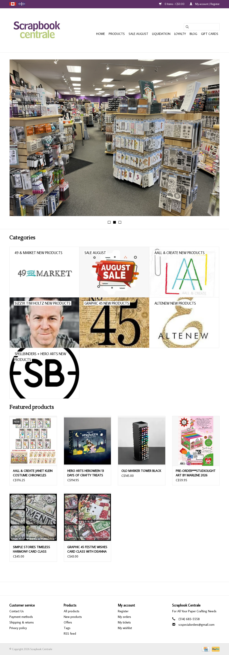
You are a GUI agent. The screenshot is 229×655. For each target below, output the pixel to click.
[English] (12, 4)
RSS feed (70, 634)
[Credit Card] (205, 648)
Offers (68, 622)
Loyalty (180, 34)
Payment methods (21, 617)
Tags (67, 628)
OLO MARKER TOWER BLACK (141, 471)
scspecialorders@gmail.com (196, 625)
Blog (193, 34)
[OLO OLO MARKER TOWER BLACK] (141, 441)
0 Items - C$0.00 (174, 4)
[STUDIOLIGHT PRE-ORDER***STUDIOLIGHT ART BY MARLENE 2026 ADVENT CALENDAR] (196, 441)
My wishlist (125, 628)
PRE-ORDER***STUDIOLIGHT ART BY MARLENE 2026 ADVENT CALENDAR (196, 473)
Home (100, 34)
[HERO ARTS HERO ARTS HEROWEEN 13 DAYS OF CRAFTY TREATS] (87, 441)
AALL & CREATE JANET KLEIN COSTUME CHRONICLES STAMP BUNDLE (33, 473)
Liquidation (161, 34)
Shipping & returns (21, 622)
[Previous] (18, 139)
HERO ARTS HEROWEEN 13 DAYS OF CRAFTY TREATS (85, 473)
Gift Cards (209, 34)
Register (123, 611)
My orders (124, 617)
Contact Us (16, 611)
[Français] (21, 4)
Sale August (138, 34)
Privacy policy (18, 628)
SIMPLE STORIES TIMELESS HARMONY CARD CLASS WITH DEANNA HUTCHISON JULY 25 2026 (32, 549)
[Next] (211, 139)
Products (117, 34)
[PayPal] (215, 648)
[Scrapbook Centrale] (36, 30)
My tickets (124, 622)
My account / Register (207, 4)
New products (73, 617)
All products (71, 611)
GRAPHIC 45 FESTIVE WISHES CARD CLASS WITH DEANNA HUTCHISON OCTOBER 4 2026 (87, 549)
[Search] (187, 26)
